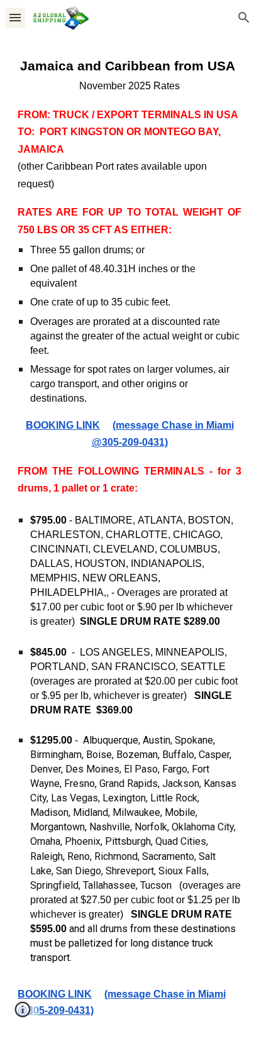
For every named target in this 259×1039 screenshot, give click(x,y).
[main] (129, 537)
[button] (15, 17)
